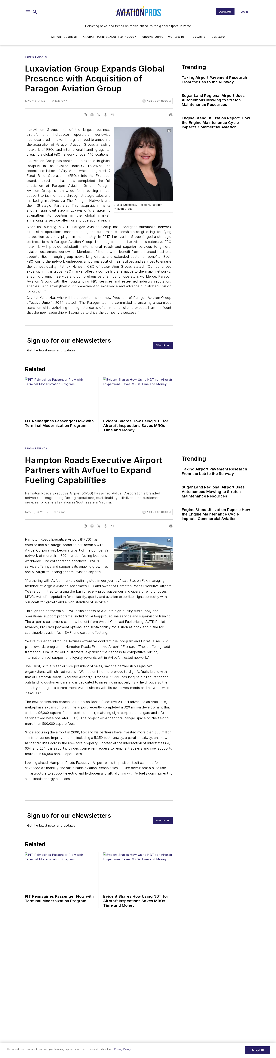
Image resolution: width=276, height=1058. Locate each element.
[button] (28, 12)
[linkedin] (92, 115)
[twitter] (99, 115)
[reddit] (105, 115)
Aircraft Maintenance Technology (109, 36)
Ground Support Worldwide (163, 36)
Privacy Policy (122, 1049)
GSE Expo (218, 36)
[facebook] (85, 115)
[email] (112, 115)
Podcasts (198, 36)
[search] (35, 12)
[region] (138, 1050)
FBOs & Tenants (36, 56)
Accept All (258, 1050)
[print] (171, 115)
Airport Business (64, 36)
